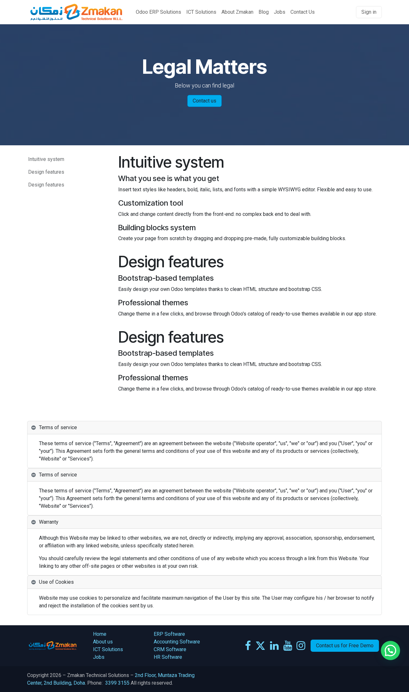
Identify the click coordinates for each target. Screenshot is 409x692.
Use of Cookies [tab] (56, 582)
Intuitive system (46, 159)
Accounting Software (177, 642)
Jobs (98, 657)
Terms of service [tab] (58, 427)
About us (103, 642)
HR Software (168, 657)
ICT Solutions (108, 649)
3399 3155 (117, 683)
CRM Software (170, 649)
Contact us (204, 101)
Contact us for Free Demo (345, 646)
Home (100, 634)
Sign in (368, 12)
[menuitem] (158, 12)
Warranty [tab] (48, 522)
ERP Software (169, 634)
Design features (46, 172)
